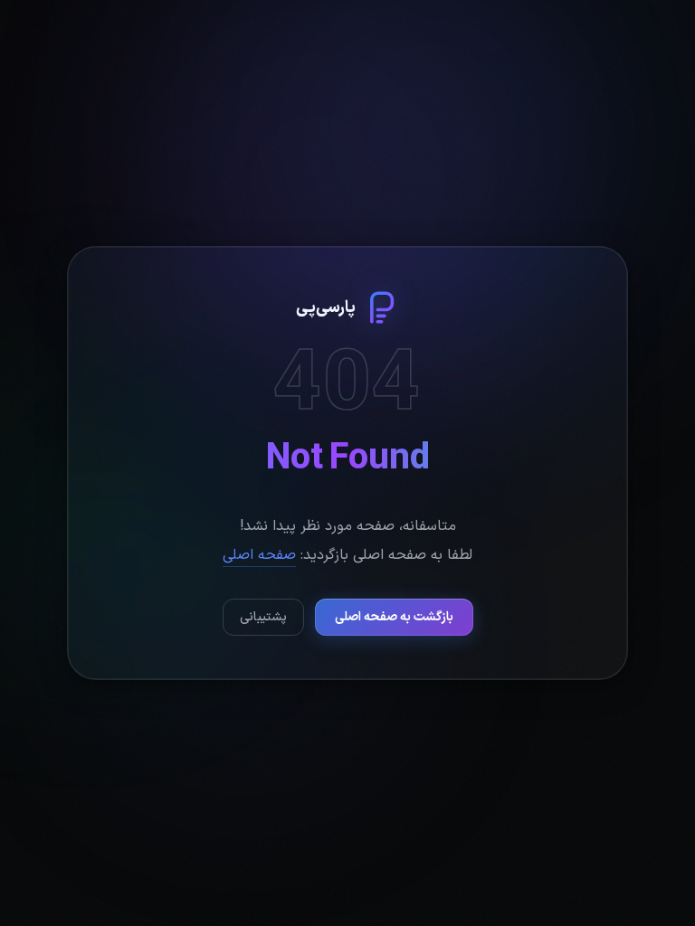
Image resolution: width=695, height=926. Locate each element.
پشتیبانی (263, 617)
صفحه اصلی (259, 555)
